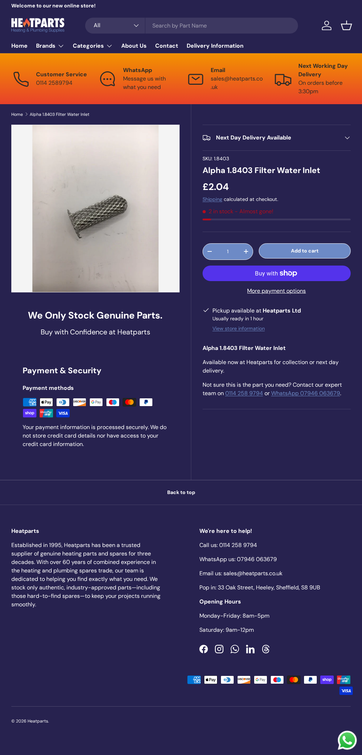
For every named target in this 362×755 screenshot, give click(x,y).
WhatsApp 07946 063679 (305, 393)
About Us (134, 45)
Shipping (212, 199)
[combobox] (191, 26)
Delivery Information (215, 45)
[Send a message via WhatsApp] (347, 740)
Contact (166, 45)
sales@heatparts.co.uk (252, 573)
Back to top (181, 492)
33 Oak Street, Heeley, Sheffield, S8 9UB (269, 587)
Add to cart (305, 251)
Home (19, 45)
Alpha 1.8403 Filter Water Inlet (59, 114)
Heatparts (38, 721)
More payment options (276, 291)
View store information (238, 328)
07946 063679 (257, 559)
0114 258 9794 (244, 393)
